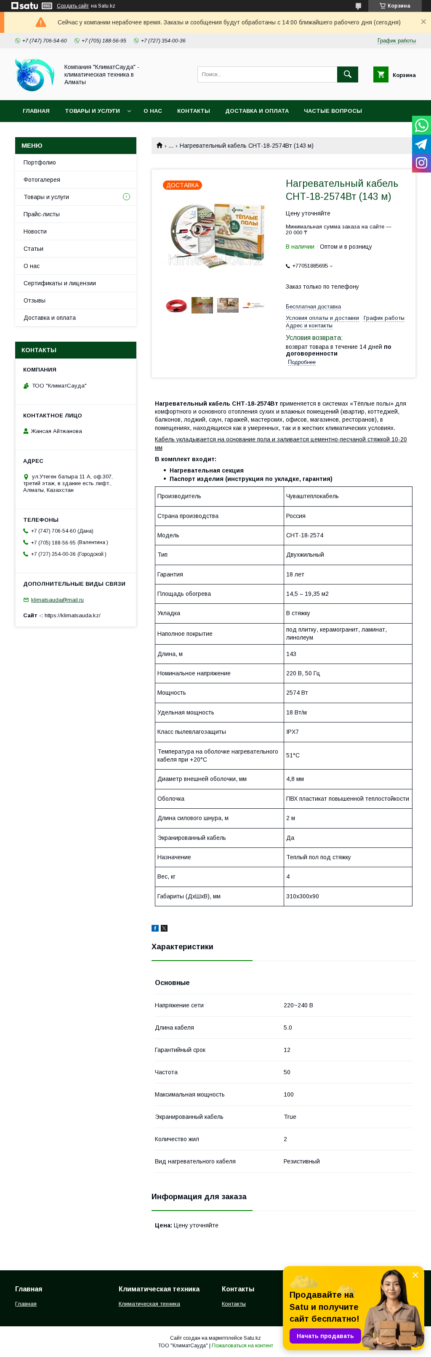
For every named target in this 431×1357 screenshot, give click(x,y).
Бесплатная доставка (313, 306)
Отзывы (34, 300)
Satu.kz (252, 1338)
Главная (36, 111)
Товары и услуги (92, 111)
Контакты (193, 111)
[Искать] (347, 74)
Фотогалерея (42, 179)
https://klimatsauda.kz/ (73, 615)
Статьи (33, 248)
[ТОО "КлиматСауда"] (34, 89)
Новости (35, 231)
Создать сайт (73, 6)
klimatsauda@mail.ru (57, 600)
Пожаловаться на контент (242, 1346)
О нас (153, 111)
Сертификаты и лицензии (60, 283)
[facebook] (155, 929)
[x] (164, 929)
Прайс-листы (42, 214)
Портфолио (40, 162)
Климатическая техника (149, 1304)
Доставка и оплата (257, 111)
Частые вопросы (333, 111)
